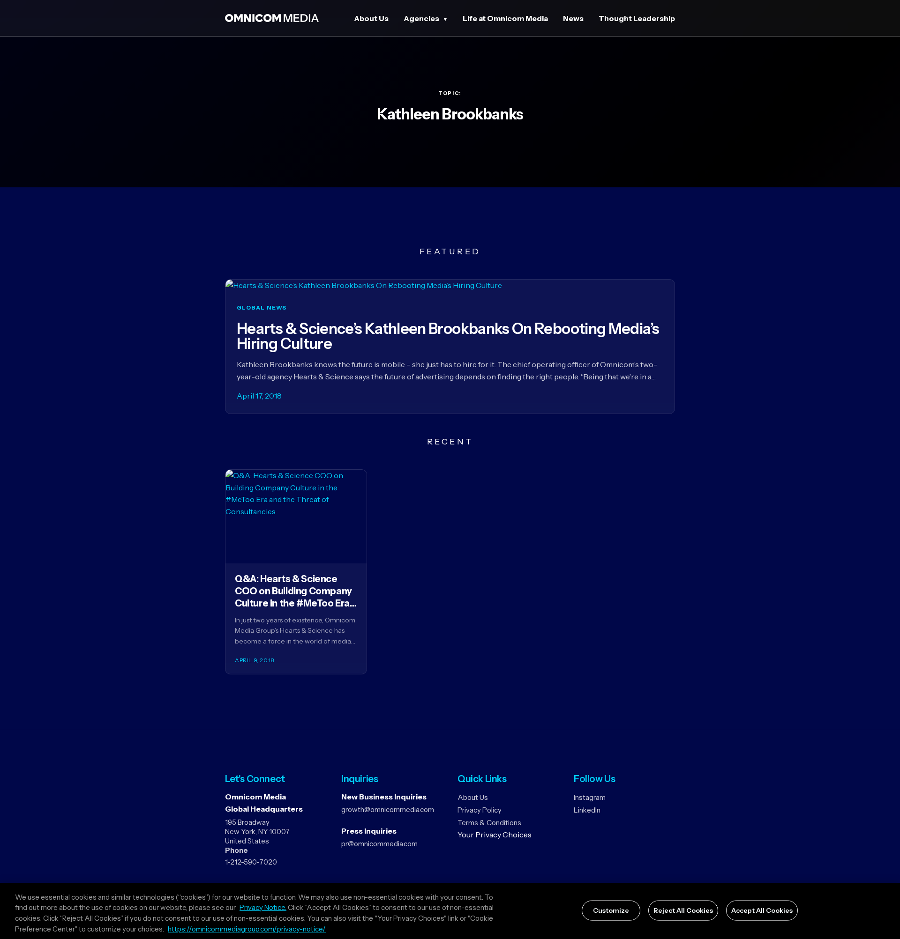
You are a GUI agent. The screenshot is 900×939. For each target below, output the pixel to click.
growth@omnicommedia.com (387, 809)
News (573, 18)
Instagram (590, 797)
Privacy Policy (480, 810)
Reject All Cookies (683, 910)
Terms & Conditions (489, 822)
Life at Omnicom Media (505, 18)
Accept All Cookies (762, 910)
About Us (371, 18)
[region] (450, 911)
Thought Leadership (637, 18)
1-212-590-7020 (251, 862)
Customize (611, 910)
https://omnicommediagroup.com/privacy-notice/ (247, 928)
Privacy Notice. (263, 907)
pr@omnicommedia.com (379, 843)
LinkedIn (587, 810)
